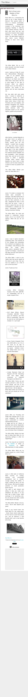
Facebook (11, 445)
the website (11, 443)
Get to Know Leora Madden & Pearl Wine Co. (14, 13)
